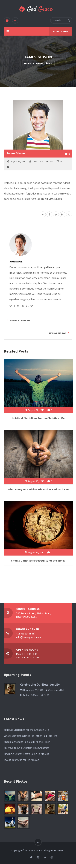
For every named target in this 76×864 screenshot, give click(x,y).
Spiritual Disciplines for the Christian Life (38, 418)
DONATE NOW (60, 31)
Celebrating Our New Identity (40, 684)
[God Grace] (36, 8)
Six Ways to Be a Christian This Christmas (26, 747)
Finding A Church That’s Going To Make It (26, 754)
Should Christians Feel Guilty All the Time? (38, 560)
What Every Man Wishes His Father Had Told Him (38, 489)
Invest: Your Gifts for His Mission (21, 760)
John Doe (38, 161)
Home (27, 63)
